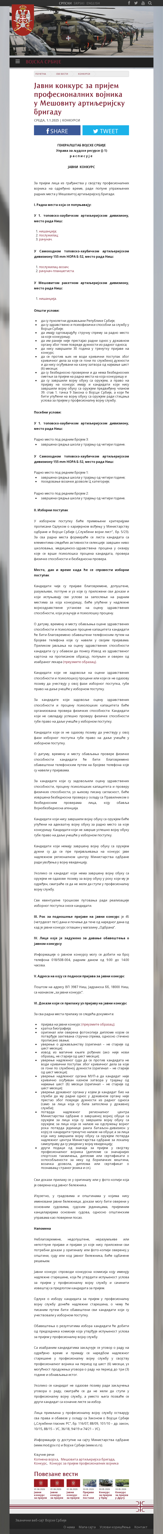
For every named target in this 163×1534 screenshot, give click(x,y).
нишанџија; (48, 231)
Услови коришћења (115, 1527)
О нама (69, 1527)
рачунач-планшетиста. (56, 271)
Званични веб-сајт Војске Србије (41, 1520)
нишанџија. (48, 298)
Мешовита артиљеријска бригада (87, 1459)
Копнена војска (46, 1459)
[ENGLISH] (93, 3)
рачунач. (45, 239)
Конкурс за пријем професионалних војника (83, 1463)
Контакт (140, 1527)
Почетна (40, 73)
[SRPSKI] (79, 3)
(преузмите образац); (98, 1024)
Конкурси (84, 73)
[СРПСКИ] (65, 3)
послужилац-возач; (54, 267)
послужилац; (48, 235)
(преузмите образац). (80, 662)
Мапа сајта (87, 1527)
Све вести (62, 73)
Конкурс (40, 1463)
